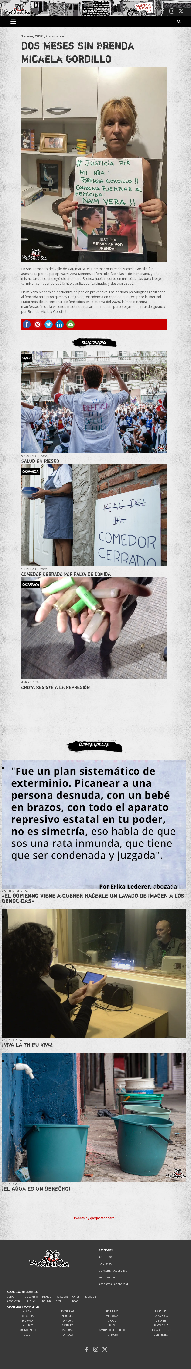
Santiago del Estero (112, 1330)
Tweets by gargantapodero (94, 1218)
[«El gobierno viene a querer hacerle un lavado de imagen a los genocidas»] (94, 825)
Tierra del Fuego (160, 1330)
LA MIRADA (105, 1264)
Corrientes (161, 1334)
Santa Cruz (161, 1325)
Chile (75, 1296)
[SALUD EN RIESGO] (94, 402)
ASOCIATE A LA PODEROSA (113, 1284)
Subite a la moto (109, 1277)
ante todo (105, 1257)
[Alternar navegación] (13, 21)
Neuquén (67, 1316)
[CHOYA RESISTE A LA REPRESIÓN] (94, 628)
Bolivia (46, 1301)
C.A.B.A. (27, 1311)
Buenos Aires (28, 1330)
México (46, 1296)
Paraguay (62, 1296)
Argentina (13, 1301)
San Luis (68, 1320)
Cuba (10, 1296)
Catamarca (161, 1316)
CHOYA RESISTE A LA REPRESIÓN (55, 687)
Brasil (76, 1301)
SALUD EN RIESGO (40, 461)
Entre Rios (67, 1311)
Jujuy (27, 1334)
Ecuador (90, 1296)
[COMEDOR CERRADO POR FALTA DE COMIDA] (94, 515)
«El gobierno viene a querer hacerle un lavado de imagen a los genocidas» (93, 898)
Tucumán (28, 1320)
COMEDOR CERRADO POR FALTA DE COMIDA (66, 574)
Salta (112, 1325)
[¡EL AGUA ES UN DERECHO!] (94, 1117)
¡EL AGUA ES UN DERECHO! (36, 1188)
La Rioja (67, 1334)
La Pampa (160, 1311)
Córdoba (28, 1316)
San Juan (67, 1330)
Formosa (112, 1334)
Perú (59, 1301)
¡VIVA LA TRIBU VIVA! (27, 1044)
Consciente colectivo (113, 1270)
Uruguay (30, 1301)
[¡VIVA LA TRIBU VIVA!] (94, 974)
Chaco (112, 1320)
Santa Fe (67, 1325)
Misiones (160, 1320)
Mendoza (112, 1316)
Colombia (31, 1296)
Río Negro (112, 1311)
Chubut (28, 1325)
